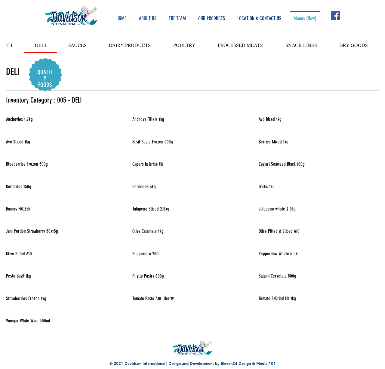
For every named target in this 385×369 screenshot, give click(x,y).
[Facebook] (335, 15)
